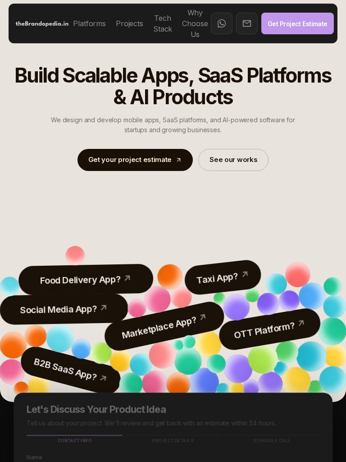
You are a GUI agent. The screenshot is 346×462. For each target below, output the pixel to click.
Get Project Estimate (298, 24)
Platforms (89, 23)
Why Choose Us (195, 23)
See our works (233, 159)
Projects (129, 23)
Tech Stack (162, 23)
